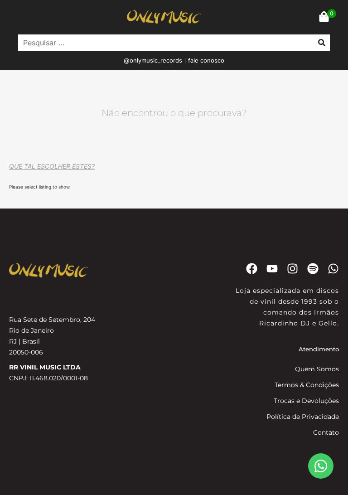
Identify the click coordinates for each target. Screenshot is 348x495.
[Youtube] (272, 268)
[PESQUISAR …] (163, 42)
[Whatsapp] (333, 268)
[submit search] (322, 43)
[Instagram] (292, 268)
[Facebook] (251, 268)
